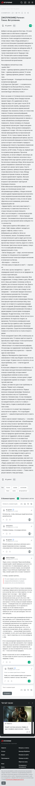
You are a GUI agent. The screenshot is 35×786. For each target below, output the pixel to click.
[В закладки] (22, 13)
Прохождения (5, 758)
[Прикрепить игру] (22, 690)
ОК (3, 783)
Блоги (8, 8)
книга (14, 490)
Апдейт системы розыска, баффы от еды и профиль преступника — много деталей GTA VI (17, 728)
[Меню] (33, 2)
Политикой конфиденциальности (15, 779)
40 (29, 732)
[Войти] (29, 2)
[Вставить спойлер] (31, 690)
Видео (3, 755)
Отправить (7, 693)
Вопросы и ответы (24, 748)
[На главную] (6, 2)
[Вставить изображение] (25, 690)
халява (15, 487)
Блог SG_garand (15, 8)
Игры (2, 763)
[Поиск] (21, 2)
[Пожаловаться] (25, 13)
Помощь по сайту (23, 758)
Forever (8, 487)
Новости (3, 748)
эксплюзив (23, 487)
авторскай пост (23, 490)
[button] (3, 519)
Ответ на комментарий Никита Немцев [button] (14, 672)
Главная (3, 8)
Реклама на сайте (24, 755)
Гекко (7, 490)
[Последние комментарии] (25, 2)
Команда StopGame (24, 751)
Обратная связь (23, 762)
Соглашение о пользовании (23, 766)
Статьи (3, 751)
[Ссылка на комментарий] (31, 510)
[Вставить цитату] (28, 690)
